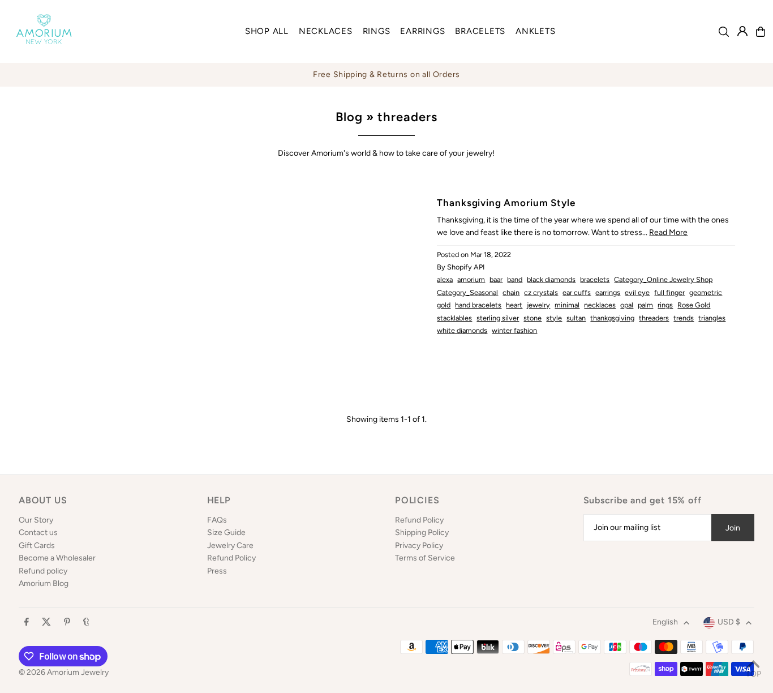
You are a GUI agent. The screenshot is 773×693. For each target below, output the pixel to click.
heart (514, 305)
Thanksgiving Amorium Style (506, 202)
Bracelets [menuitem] (480, 31)
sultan (576, 318)
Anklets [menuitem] (535, 31)
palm (645, 305)
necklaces (600, 305)
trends (683, 318)
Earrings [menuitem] (422, 31)
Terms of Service (425, 558)
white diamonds (462, 330)
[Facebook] (26, 622)
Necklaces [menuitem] (326, 31)
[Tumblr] (86, 622)
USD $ (729, 622)
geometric (705, 292)
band (514, 279)
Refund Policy (231, 558)
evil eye (637, 292)
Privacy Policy (419, 545)
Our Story (36, 520)
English (665, 622)
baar (496, 279)
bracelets (594, 279)
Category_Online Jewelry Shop (663, 279)
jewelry (538, 305)
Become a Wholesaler (57, 558)
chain (511, 292)
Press (217, 571)
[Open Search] (724, 32)
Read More (668, 232)
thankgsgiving (612, 318)
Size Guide (226, 532)
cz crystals (541, 292)
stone (532, 318)
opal (626, 305)
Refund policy (43, 571)
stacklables (454, 318)
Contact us (38, 532)
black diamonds (551, 279)
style (554, 318)
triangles (711, 318)
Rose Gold (693, 305)
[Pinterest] (67, 622)
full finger (669, 292)
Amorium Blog (43, 583)
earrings (607, 292)
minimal (567, 305)
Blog (349, 117)
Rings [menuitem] (376, 31)
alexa (445, 279)
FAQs (217, 520)
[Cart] (760, 32)
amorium (471, 279)
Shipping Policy (422, 532)
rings (665, 305)
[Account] (742, 31)
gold (443, 305)
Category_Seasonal (467, 292)
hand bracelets (478, 305)
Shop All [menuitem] (267, 31)
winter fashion (514, 330)
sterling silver (497, 318)
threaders (654, 318)
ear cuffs (576, 292)
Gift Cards (37, 545)
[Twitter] (46, 622)
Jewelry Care (230, 545)
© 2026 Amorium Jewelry (64, 672)
